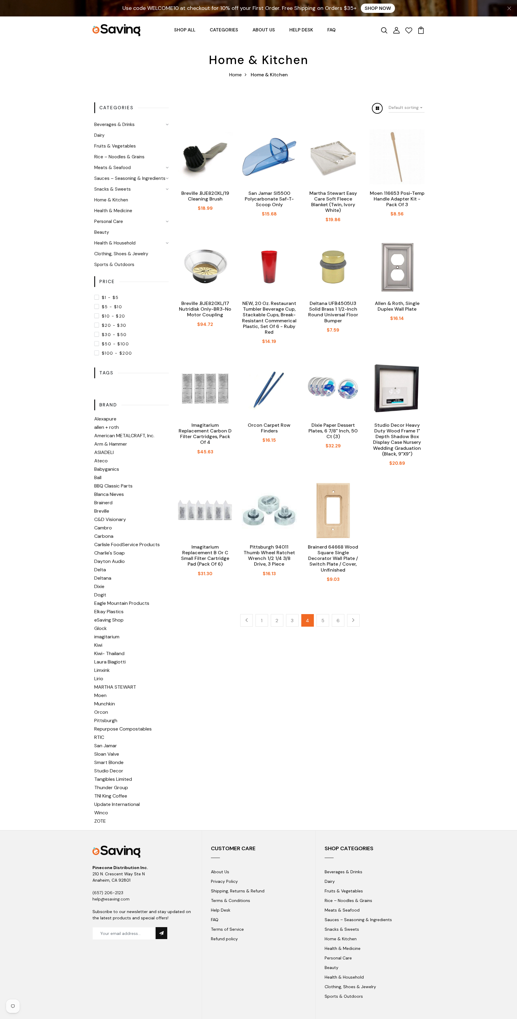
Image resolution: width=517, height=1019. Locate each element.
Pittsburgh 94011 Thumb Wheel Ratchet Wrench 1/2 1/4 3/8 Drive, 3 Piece (269, 555)
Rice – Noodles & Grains (119, 157)
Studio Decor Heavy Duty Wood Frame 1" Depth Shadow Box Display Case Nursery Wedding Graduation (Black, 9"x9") (397, 439)
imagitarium (106, 637)
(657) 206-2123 (107, 892)
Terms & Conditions (230, 900)
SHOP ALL (184, 30)
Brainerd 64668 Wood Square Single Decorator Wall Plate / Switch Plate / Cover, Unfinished (333, 558)
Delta (100, 570)
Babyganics (106, 469)
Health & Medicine (113, 211)
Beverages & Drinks (114, 124)
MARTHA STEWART (115, 687)
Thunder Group (111, 787)
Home (235, 75)
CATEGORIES (224, 30)
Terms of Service (227, 929)
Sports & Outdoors (114, 265)
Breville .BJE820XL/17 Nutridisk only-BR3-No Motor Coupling (205, 309)
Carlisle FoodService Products (127, 544)
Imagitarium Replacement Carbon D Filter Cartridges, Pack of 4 (205, 434)
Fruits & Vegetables (115, 146)
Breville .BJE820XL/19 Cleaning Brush (205, 196)
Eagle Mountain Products (121, 603)
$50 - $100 (115, 344)
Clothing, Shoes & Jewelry (121, 254)
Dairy (99, 135)
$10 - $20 (113, 316)
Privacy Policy (224, 881)
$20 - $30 (114, 325)
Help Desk (220, 910)
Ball (97, 477)
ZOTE (100, 821)
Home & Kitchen (111, 200)
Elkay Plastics (109, 611)
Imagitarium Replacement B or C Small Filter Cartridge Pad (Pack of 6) (205, 555)
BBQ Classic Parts (113, 486)
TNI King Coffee (110, 796)
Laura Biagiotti (110, 662)
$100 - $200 (117, 353)
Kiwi (98, 645)
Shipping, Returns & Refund (237, 891)
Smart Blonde (109, 762)
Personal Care (108, 221)
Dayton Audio (109, 561)
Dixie (99, 586)
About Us (220, 871)
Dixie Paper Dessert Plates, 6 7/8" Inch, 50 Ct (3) (333, 431)
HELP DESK (301, 30)
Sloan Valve (106, 754)
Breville (101, 511)
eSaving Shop (109, 620)
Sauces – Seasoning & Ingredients (129, 178)
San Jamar (105, 745)
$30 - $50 (114, 334)
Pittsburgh (105, 720)
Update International (117, 804)
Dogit (100, 595)
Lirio (98, 678)
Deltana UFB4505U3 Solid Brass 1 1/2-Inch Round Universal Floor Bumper (333, 312)
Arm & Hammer (110, 444)
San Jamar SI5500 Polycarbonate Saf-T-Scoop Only (269, 199)
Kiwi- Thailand (109, 653)
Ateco (101, 461)
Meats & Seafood (112, 168)
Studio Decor (108, 771)
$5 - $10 (112, 306)
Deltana (102, 578)
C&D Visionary (110, 519)
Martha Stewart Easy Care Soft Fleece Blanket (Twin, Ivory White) (333, 202)
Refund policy (224, 938)
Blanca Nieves (109, 494)
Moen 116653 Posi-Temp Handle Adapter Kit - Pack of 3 (397, 199)
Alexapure (105, 419)
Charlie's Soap (109, 553)
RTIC (99, 737)
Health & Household (115, 243)
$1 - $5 (110, 297)
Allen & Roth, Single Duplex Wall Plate (397, 306)
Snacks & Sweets (112, 189)
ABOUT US (264, 30)
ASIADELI (104, 452)
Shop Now (378, 8)
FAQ (331, 30)
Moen (100, 695)
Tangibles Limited (113, 779)
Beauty (101, 232)
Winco (101, 813)
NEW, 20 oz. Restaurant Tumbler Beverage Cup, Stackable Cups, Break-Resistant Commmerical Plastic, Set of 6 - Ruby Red (269, 317)
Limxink (102, 670)
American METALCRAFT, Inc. (124, 435)
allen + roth (106, 427)
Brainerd (103, 502)
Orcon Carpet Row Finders (269, 428)
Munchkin (104, 704)
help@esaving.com (111, 899)
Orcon (101, 712)
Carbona (103, 536)
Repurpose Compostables (123, 729)
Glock (100, 628)
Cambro (103, 528)
